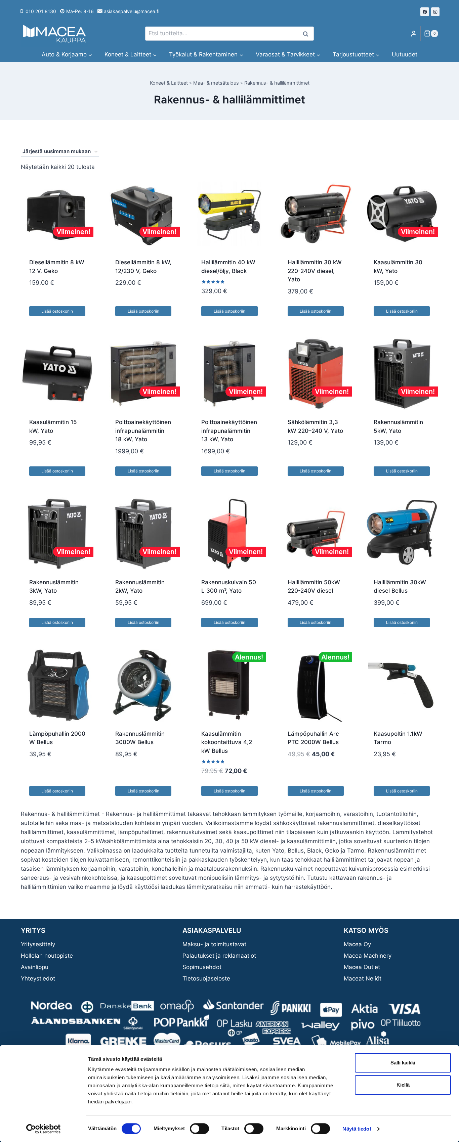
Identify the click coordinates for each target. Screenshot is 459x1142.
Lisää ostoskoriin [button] (57, 311)
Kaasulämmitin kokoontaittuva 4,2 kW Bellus (226, 742)
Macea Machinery (367, 955)
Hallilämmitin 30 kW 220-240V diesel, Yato (315, 271)
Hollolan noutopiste (47, 955)
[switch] (199, 1128)
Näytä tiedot (356, 1129)
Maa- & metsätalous (216, 83)
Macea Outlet (362, 967)
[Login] (413, 34)
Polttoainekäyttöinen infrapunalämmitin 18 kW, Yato (143, 431)
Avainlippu (34, 967)
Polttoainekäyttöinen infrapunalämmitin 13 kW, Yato (229, 431)
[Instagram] (435, 11)
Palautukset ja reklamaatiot (219, 955)
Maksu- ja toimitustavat (214, 944)
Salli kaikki (402, 1062)
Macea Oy (357, 944)
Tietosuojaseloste (206, 978)
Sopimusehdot (201, 967)
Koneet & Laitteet (169, 83)
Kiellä (403, 1085)
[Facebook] (424, 11)
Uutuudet (404, 54)
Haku (307, 33)
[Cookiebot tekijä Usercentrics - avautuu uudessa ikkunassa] (43, 1129)
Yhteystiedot (38, 978)
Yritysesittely (38, 944)
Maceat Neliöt (362, 978)
